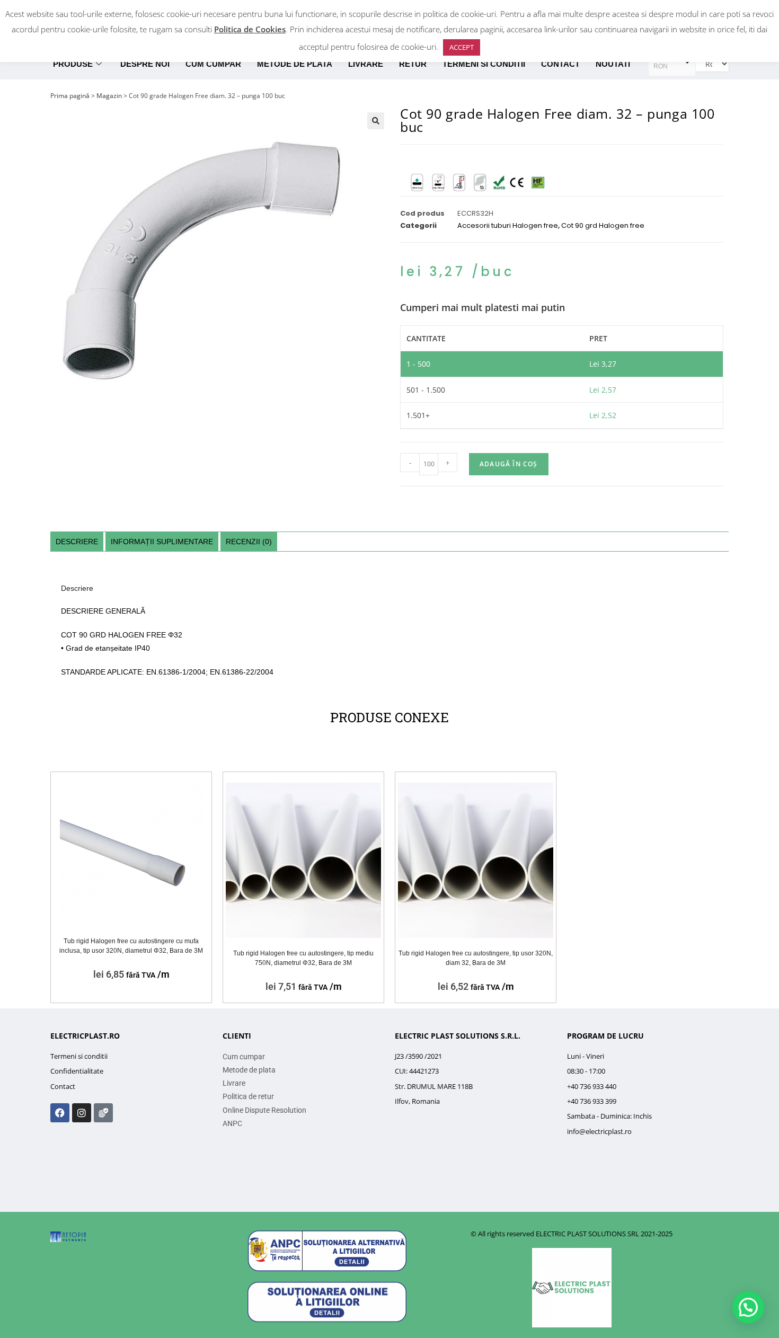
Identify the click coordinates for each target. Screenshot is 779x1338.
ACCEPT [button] (461, 47)
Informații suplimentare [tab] (162, 541)
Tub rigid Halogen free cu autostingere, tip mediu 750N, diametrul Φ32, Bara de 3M (303, 958)
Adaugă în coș (509, 463)
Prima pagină (70, 95)
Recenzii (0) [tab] (249, 541)
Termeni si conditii (483, 63)
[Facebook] (59, 1112)
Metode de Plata (294, 63)
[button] (375, 120)
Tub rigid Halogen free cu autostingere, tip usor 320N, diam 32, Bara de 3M (476, 958)
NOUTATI (613, 63)
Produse (73, 63)
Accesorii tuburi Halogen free (507, 225)
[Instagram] (81, 1112)
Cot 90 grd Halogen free (602, 225)
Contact (560, 63)
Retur (413, 63)
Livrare (365, 63)
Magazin (109, 95)
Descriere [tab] (77, 541)
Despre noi (145, 63)
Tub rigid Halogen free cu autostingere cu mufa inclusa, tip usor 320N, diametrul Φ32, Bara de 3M (131, 945)
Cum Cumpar (213, 63)
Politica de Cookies (250, 29)
